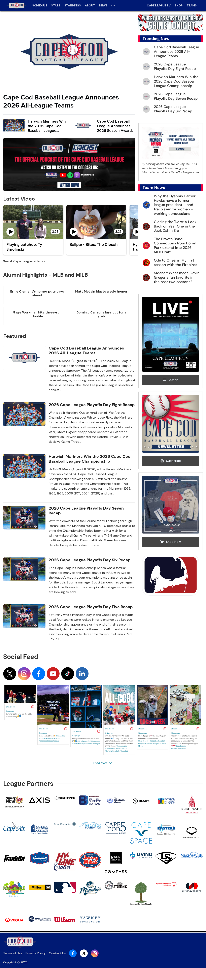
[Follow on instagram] (24, 673)
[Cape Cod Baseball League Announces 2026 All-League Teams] (69, 51)
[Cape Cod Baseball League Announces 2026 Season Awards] (83, 125)
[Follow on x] (9, 673)
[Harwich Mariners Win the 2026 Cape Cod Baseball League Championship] (14, 125)
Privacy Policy (36, 953)
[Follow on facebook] (38, 673)
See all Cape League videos (23, 261)
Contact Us (57, 953)
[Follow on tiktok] (67, 673)
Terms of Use (12, 953)
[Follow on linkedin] (82, 673)
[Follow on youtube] (53, 673)
